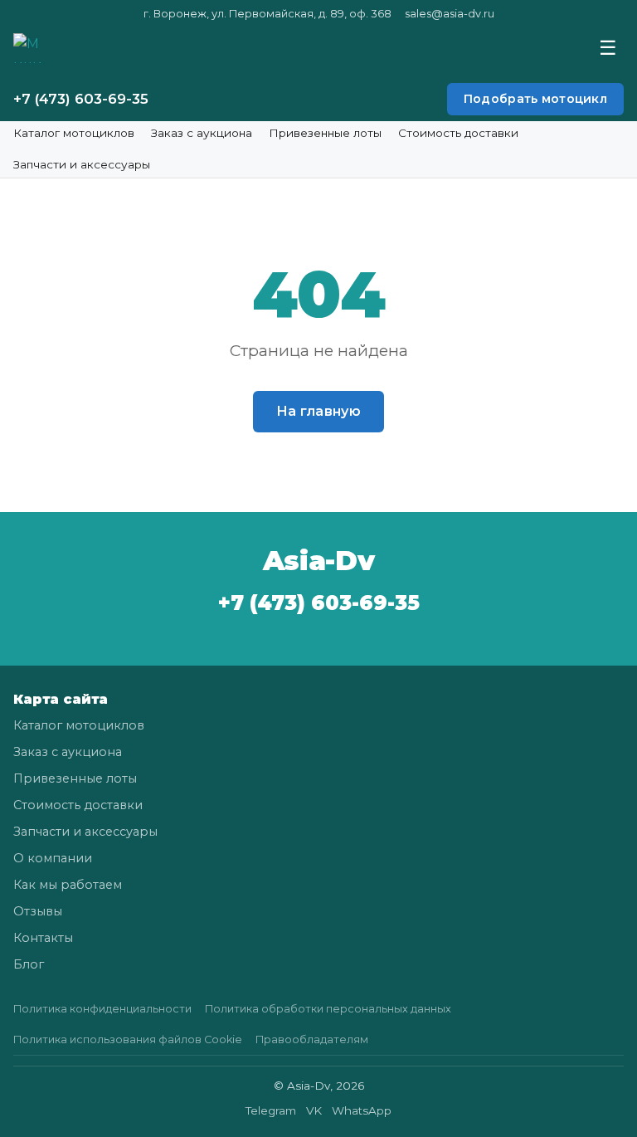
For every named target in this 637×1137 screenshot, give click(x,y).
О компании (52, 858)
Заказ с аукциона (201, 132)
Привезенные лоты (325, 132)
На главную (318, 411)
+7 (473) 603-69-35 (80, 98)
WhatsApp (361, 1110)
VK (314, 1110)
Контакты (43, 937)
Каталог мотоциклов (73, 132)
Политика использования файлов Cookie (127, 1039)
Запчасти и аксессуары (81, 164)
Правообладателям (311, 1039)
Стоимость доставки (458, 132)
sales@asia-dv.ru (449, 13)
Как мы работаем (67, 884)
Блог (28, 964)
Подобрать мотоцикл (535, 98)
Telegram (271, 1110)
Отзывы (37, 911)
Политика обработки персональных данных (328, 1009)
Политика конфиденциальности (102, 1009)
